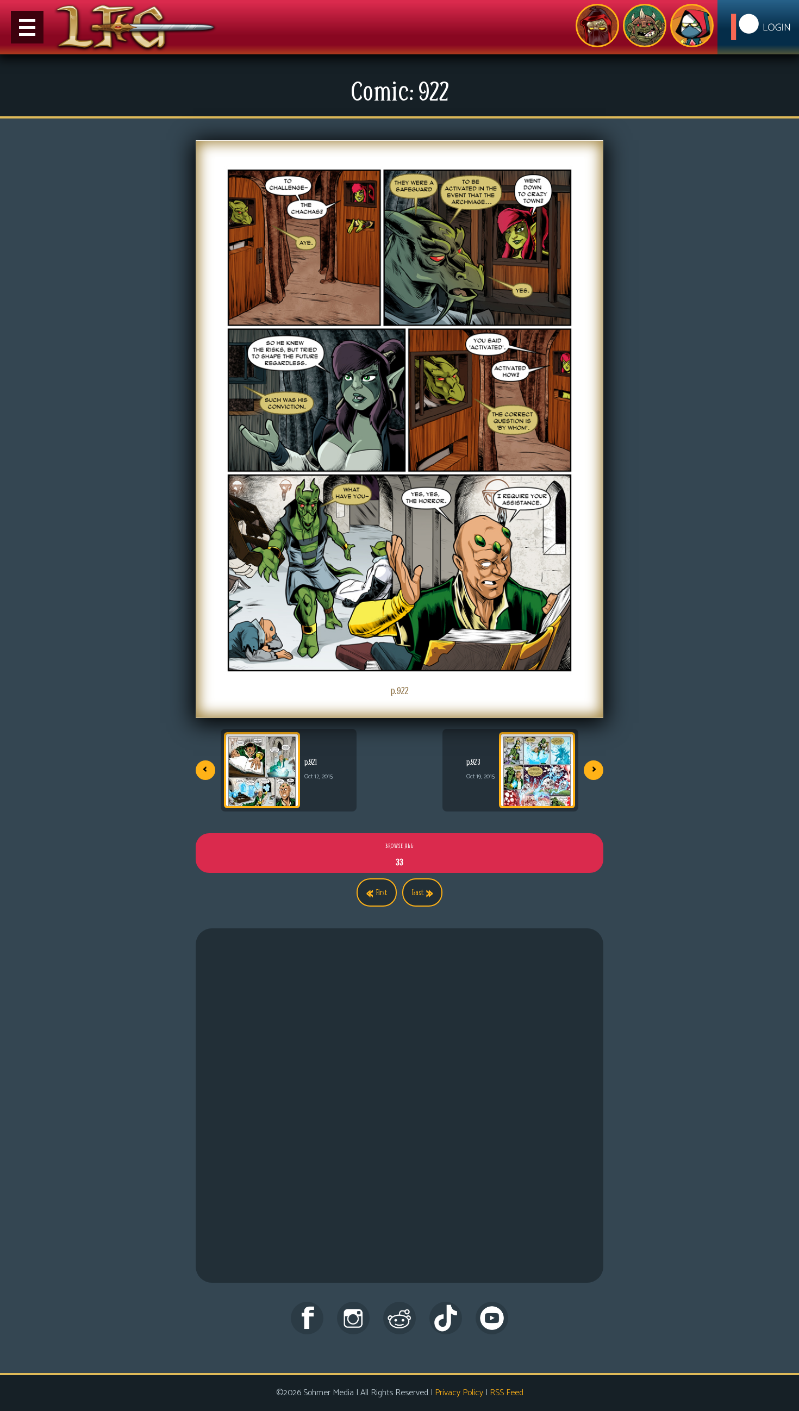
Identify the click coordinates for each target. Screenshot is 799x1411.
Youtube (492, 1318)
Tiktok (445, 1318)
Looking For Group (597, 25)
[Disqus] (399, 1117)
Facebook (307, 1318)
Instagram (353, 1318)
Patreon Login (758, 27)
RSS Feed (506, 1392)
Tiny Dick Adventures (692, 25)
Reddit (399, 1318)
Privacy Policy (459, 1392)
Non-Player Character (644, 25)
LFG (135, 27)
